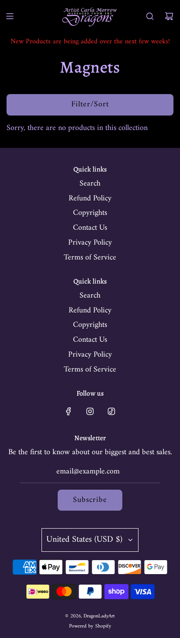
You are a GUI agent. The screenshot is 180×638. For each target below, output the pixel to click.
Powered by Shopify (90, 626)
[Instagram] (90, 411)
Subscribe (90, 500)
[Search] (149, 16)
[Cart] (169, 16)
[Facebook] (68, 411)
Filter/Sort (90, 104)
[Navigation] (9, 16)
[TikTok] (111, 411)
